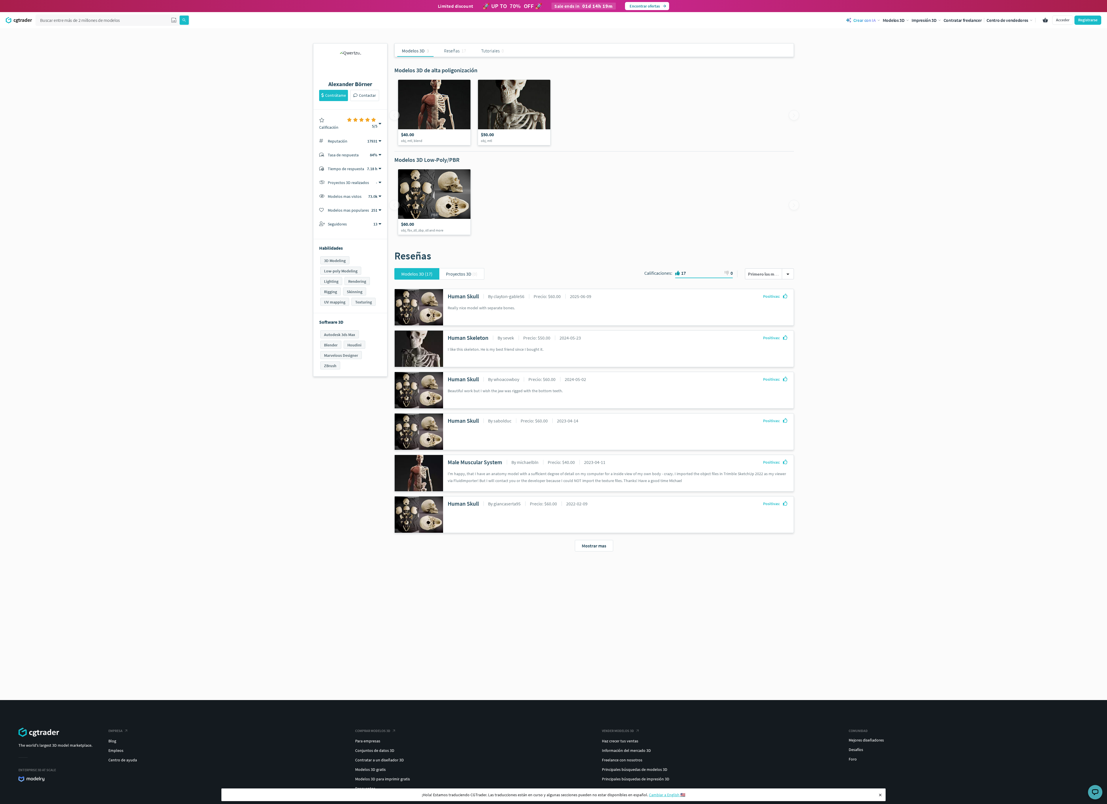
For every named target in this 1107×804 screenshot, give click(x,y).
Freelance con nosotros (622, 760)
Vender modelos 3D (618, 731)
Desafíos (856, 749)
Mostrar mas (594, 546)
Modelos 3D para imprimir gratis (382, 779)
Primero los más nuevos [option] (770, 274)
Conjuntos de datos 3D (374, 750)
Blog (112, 741)
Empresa (115, 731)
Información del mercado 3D (626, 750)
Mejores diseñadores (866, 740)
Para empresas (367, 741)
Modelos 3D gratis (370, 769)
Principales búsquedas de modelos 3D (634, 769)
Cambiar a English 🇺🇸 (667, 794)
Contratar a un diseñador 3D (379, 760)
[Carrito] (1045, 20)
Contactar (367, 95)
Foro (853, 759)
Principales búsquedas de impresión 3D (635, 779)
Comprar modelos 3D (372, 731)
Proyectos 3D (461, 274)
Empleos (115, 750)
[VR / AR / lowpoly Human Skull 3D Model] (434, 202)
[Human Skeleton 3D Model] (514, 112)
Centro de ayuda (122, 760)
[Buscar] (184, 20)
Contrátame (335, 95)
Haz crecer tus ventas (620, 741)
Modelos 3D (416, 274)
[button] (173, 20)
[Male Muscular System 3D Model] (434, 112)
